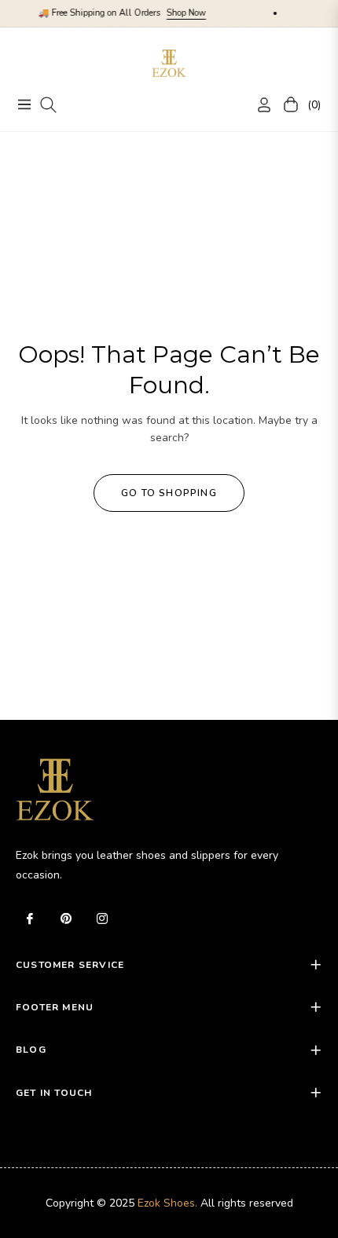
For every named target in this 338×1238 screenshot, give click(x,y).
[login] (257, 105)
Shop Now (175, 13)
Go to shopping (169, 493)
